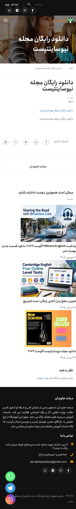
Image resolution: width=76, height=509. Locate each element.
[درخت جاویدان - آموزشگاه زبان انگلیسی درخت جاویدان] (62, 21)
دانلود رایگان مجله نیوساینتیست (56, 110)
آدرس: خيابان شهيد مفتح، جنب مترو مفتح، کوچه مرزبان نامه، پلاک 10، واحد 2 (36, 446)
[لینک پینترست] (15, 142)
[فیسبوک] (46, 142)
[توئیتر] (26, 142)
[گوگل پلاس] (36, 142)
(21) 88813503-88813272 (53, 455)
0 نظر (70, 101)
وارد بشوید (42, 378)
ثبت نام (14, 4)
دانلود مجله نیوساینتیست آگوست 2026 (52, 351)
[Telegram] (10, 488)
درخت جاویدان (38, 166)
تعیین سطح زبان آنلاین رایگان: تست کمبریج (49, 301)
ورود (7, 4)
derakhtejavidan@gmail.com (48, 462)
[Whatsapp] (10, 476)
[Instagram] (10, 499)
